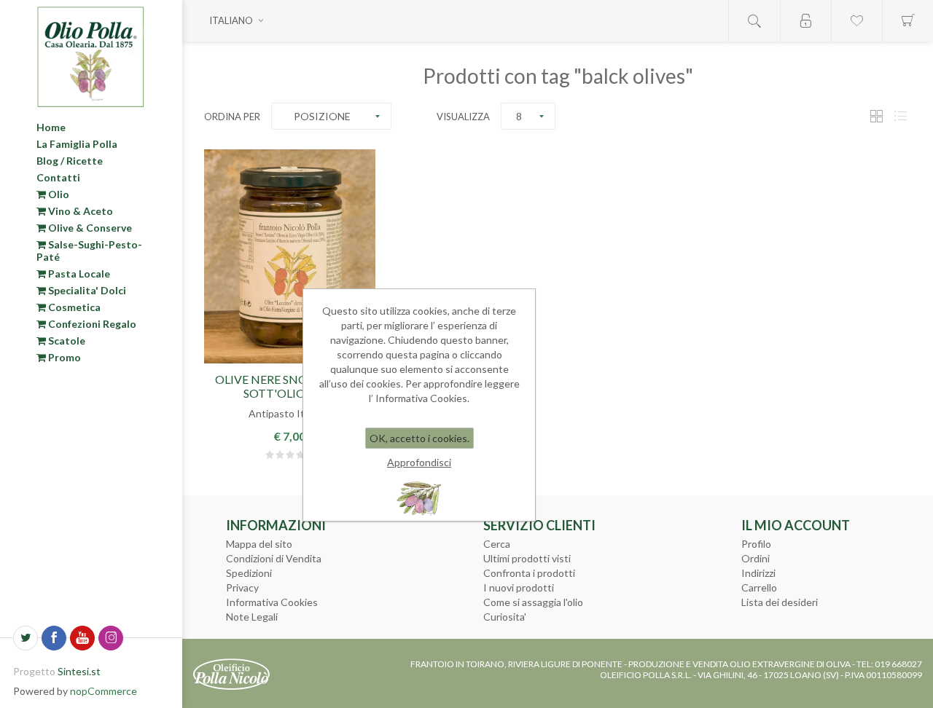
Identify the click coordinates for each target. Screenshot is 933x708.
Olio (57, 194)
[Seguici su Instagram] (110, 638)
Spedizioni (249, 573)
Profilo (756, 544)
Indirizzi (758, 573)
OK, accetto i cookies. (419, 438)
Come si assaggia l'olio (533, 602)
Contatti (58, 177)
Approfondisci (419, 462)
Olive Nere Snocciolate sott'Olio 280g (289, 386)
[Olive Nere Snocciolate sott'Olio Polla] (289, 256)
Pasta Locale (78, 273)
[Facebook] (54, 638)
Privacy (242, 587)
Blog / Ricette (69, 160)
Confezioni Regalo (91, 324)
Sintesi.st (79, 671)
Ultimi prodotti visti (527, 558)
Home (51, 127)
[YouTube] (82, 638)
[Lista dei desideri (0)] (856, 21)
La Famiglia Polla (76, 144)
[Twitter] (25, 638)
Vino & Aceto (79, 211)
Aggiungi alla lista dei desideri (289, 354)
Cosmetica (73, 307)
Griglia (876, 116)
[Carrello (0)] (907, 21)
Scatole (65, 340)
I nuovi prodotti (518, 587)
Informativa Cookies (272, 602)
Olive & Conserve (89, 227)
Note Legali (252, 616)
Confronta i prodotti (529, 573)
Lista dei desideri (779, 602)
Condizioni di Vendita (273, 558)
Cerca (496, 544)
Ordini (755, 558)
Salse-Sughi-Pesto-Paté (89, 250)
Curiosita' (504, 616)
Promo (63, 357)
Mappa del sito (259, 544)
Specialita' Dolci (86, 290)
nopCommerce (103, 691)
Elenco (900, 116)
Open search (754, 21)
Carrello (759, 587)
